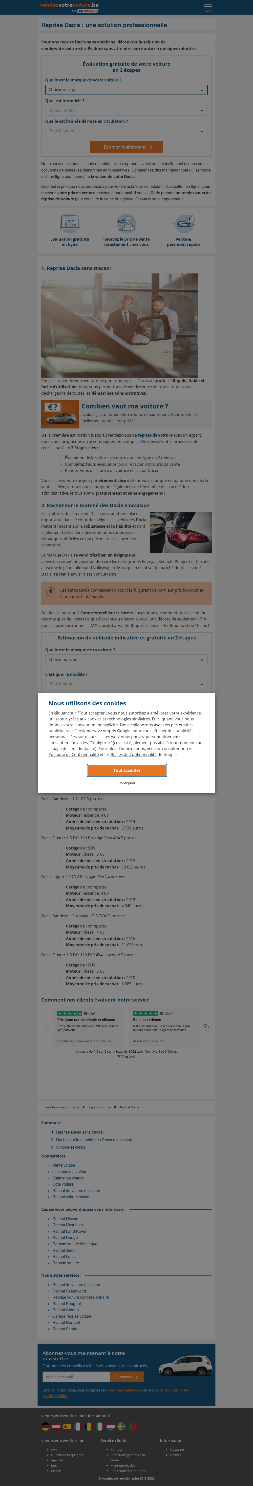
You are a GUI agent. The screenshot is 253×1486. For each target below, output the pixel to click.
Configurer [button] (126, 783)
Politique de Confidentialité (73, 754)
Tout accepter (127, 770)
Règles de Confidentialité (134, 754)
